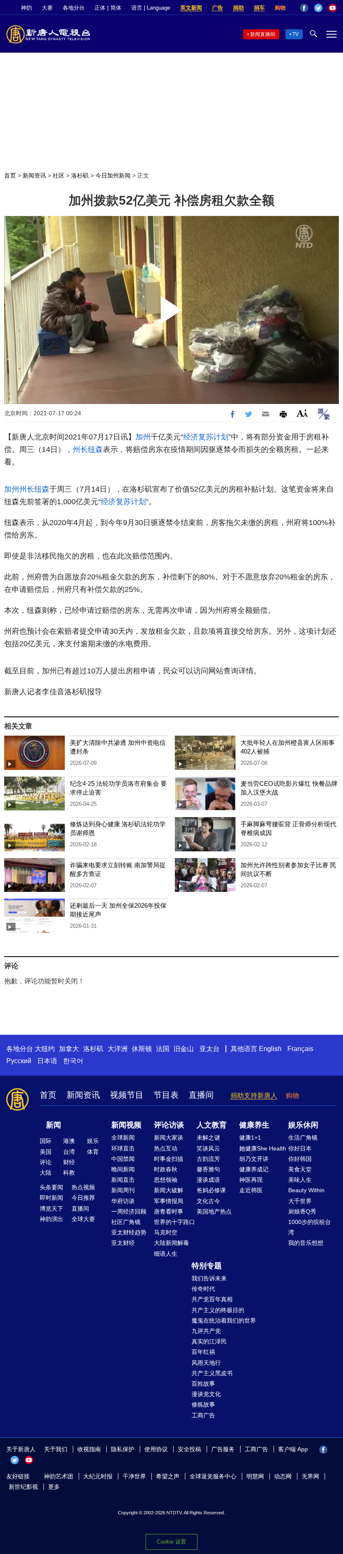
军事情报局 (168, 1201)
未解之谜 (208, 1137)
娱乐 (93, 1141)
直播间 (201, 1094)
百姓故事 (203, 1383)
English (270, 1048)
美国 (45, 1151)
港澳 (69, 1141)
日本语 (47, 1060)
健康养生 (254, 1125)
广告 (217, 8)
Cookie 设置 (171, 1542)
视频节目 (126, 1094)
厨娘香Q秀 (302, 1211)
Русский (18, 1060)
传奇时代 (203, 1288)
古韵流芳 (208, 1158)
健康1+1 (250, 1137)
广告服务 (223, 1449)
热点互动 (165, 1148)
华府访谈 (123, 1201)
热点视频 (83, 1187)
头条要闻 (51, 1187)
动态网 (283, 1476)
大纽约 (45, 1048)
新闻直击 (123, 1179)
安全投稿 (189, 1449)
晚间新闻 (123, 1169)
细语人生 (165, 1253)
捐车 (259, 8)
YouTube (332, 8)
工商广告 (203, 1415)
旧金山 (184, 1048)
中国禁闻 (123, 1158)
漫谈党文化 (206, 1394)
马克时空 (165, 1232)
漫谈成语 (208, 1179)
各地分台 (73, 8)
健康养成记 (254, 1169)
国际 (45, 1141)
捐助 (238, 8)
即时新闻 (51, 1197)
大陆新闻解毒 (171, 1242)
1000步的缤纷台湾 (309, 1227)
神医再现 (251, 1179)
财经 (69, 1162)
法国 (162, 1048)
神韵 (26, 8)
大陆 (45, 1172)
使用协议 (156, 1449)
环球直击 (123, 1148)
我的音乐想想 (305, 1242)
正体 (100, 8)
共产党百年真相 (212, 1299)
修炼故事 (203, 1404)
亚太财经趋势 (128, 1232)
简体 (115, 8)
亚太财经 (123, 1242)
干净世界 (134, 1476)
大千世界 (300, 1201)
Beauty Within (306, 1190)
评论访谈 (169, 1125)
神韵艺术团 (58, 1476)
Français (300, 1048)
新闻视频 (126, 1125)
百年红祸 (203, 1351)
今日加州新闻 (113, 175)
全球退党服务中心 (212, 1476)
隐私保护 (122, 1449)
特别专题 (207, 1266)
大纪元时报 (98, 1476)
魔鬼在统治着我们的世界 (224, 1320)
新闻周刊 (123, 1190)
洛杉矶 (80, 175)
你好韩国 (300, 1158)
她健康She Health (262, 1148)
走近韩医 (251, 1190)
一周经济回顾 (128, 1211)
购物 (280, 8)
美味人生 (300, 1179)
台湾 (69, 1151)
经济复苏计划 (205, 437)
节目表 (166, 1094)
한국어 (73, 1060)
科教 (69, 1172)
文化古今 (208, 1201)
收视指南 (89, 1449)
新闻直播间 (262, 34)
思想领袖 (165, 1179)
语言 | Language (150, 8)
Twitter (318, 8)
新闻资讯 (34, 175)
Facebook (304, 8)
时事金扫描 (168, 1158)
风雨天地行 (206, 1362)
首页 (10, 175)
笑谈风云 (208, 1148)
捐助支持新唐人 (253, 1095)
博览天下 (51, 1208)
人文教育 (212, 1125)
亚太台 (210, 1048)
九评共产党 (206, 1331)
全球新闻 (123, 1137)
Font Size (302, 413)
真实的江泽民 (209, 1341)
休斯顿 (142, 1048)
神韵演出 (51, 1219)
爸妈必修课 (211, 1190)
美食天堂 (300, 1169)
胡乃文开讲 (254, 1158)
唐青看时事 (168, 1211)
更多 (54, 1486)
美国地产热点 (214, 1211)
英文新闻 (191, 8)
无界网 (310, 1476)
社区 (58, 175)
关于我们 (55, 1449)
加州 (143, 437)
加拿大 (69, 1048)
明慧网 (255, 1476)
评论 (45, 1162)
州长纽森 (88, 449)
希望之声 (167, 1476)
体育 (93, 1151)
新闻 (53, 1125)
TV (295, 34)
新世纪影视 (23, 1486)
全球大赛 (83, 1219)
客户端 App (293, 1449)
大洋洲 (118, 1048)
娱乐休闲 (303, 1125)
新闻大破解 (168, 1190)
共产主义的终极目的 (218, 1310)
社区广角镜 (126, 1222)
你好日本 (300, 1148)
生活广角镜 (302, 1137)
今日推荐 (83, 1197)
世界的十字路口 (174, 1222)
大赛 (47, 8)
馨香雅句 (208, 1169)
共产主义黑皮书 (212, 1373)
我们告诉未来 (209, 1278)
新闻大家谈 (168, 1137)
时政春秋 (165, 1169)
